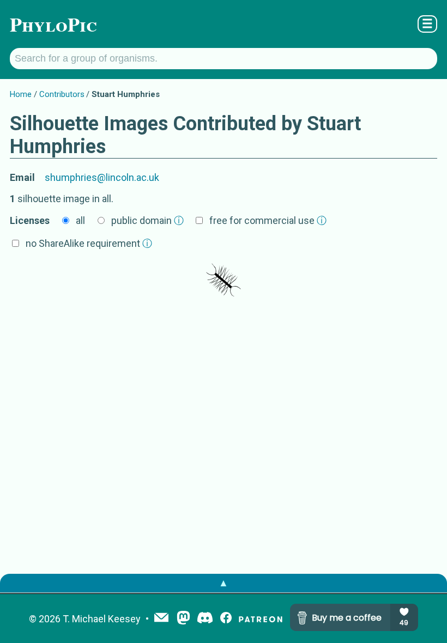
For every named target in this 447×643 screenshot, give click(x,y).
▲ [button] (223, 583)
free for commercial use (268, 220)
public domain (147, 220)
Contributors (61, 94)
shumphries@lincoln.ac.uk (102, 177)
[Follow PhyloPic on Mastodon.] (183, 619)
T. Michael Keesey (102, 618)
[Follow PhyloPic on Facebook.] (226, 619)
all (80, 220)
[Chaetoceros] (223, 280)
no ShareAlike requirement (89, 243)
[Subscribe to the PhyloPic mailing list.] (161, 618)
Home (21, 94)
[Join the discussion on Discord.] (205, 619)
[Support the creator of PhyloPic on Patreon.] (260, 618)
